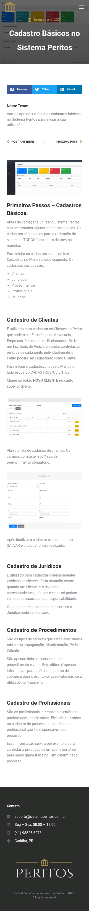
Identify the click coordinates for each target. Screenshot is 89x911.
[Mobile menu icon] (81, 7)
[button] (19, 89)
